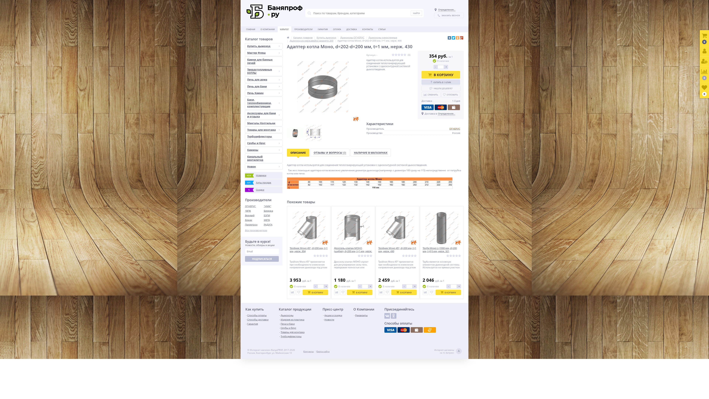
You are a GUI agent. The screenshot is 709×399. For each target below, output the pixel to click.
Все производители (256, 230)
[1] (393, 55)
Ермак (248, 220)
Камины (252, 150)
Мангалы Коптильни (261, 123)
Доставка (351, 29)
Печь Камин (255, 93)
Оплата (337, 29)
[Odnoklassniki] (393, 316)
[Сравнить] (292, 292)
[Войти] (704, 51)
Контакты (367, 29)
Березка (268, 210)
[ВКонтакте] (449, 38)
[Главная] (288, 37)
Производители (303, 29)
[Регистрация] (704, 61)
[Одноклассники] (457, 38)
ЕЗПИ (267, 215)
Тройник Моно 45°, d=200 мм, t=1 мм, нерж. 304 (309, 250)
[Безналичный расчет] (430, 330)
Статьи (382, 29)
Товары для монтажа (261, 130)
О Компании (268, 29)
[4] (401, 55)
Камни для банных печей (260, 61)
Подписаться (262, 259)
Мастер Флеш (256, 52)
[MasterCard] (441, 107)
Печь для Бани (257, 86)
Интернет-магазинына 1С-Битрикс (447, 351)
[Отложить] (298, 292)
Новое (251, 166)
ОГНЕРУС (250, 206)
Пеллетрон (251, 224)
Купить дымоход (258, 46)
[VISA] (428, 107)
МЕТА (267, 220)
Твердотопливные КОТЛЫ (259, 71)
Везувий (249, 215)
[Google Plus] (461, 38)
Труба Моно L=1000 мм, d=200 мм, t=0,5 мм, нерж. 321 (440, 250)
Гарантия (323, 29)
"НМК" (267, 206)
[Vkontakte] (387, 316)
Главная (250, 29)
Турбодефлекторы (259, 136)
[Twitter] (453, 38)
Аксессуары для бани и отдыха (261, 114)
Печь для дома (257, 79)
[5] (404, 55)
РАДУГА (268, 224)
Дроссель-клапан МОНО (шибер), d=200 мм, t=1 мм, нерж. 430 (353, 251)
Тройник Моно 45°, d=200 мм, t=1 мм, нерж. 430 (397, 250)
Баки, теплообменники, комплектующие (259, 103)
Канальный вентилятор (255, 158)
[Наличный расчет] (454, 107)
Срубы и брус (256, 143)
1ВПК (248, 210)
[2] (396, 55)
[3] (399, 55)
